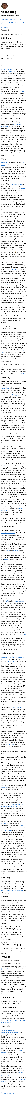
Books (11, 22)
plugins (15, 551)
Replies (4, 22)
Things (6, 560)
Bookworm (11, 71)
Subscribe (5, 19)
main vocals (8, 830)
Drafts (7, 601)
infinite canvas (11, 269)
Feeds (22, 22)
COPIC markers (20, 373)
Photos (19, 19)
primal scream (18, 707)
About (17, 22)
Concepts (4, 163)
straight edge (10, 744)
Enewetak (4, 823)
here (24, 634)
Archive (12, 19)
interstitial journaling (8, 533)
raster (23, 188)
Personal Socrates (7, 69)
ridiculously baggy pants (14, 395)
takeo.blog (8, 12)
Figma (9, 285)
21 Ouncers (7, 466)
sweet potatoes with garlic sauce (12, 890)
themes (7, 551)
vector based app (16, 184)
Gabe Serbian (11, 661)
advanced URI (19, 601)
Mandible (4, 787)
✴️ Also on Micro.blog (8, 1094)
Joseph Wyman (6, 969)
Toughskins (5, 388)
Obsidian (13, 539)
